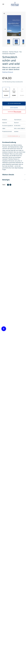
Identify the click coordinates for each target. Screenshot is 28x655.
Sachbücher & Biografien (8, 53)
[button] (3, 328)
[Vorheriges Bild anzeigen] (5, 29)
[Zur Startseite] (15, 4)
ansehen (16, 131)
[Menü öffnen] (3, 4)
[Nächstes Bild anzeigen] (22, 29)
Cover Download (13, 136)
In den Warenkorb (15, 103)
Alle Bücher (5, 52)
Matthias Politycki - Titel (15, 52)
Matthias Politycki (7, 72)
